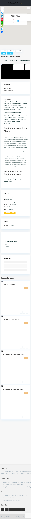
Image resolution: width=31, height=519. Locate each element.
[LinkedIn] (1, 16)
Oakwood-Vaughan (25, 60)
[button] (19, 26)
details (26, 287)
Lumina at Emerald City (12, 319)
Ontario (14, 204)
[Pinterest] (1, 19)
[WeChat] (1, 25)
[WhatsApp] (1, 22)
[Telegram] (1, 29)
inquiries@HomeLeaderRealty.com (11, 500)
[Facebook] (1, 9)
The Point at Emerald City (13, 389)
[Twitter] (1, 13)
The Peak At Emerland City (13, 354)
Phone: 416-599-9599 (8, 498)
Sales (3, 53)
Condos (10, 53)
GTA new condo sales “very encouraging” (13, 484)
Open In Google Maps (9, 212)
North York (16, 60)
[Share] (1, 32)
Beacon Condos (9, 284)
